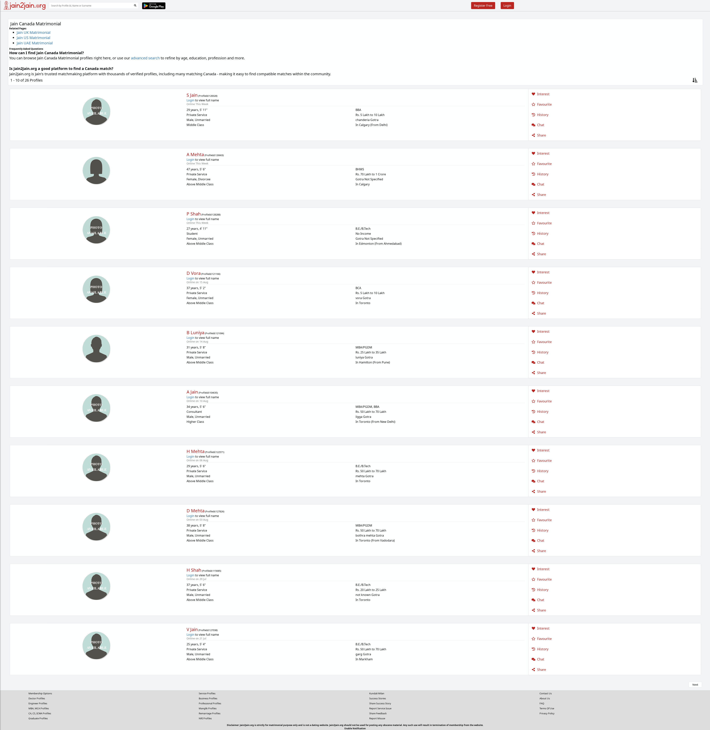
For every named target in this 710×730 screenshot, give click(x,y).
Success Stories (377, 698)
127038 (213, 630)
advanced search (145, 57)
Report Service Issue (380, 708)
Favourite (544, 104)
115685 (216, 570)
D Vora (194, 273)
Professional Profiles (210, 703)
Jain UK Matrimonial (33, 32)
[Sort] (695, 80)
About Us (545, 698)
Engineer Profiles (37, 703)
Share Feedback (378, 713)
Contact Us (546, 693)
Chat (540, 125)
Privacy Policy (547, 713)
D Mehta (195, 511)
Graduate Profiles (38, 718)
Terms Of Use (547, 708)
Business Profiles (208, 698)
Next (695, 684)
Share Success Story (380, 703)
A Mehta (195, 154)
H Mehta (195, 451)
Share (541, 135)
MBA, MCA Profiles (38, 708)
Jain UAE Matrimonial (35, 43)
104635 (213, 392)
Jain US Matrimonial (33, 37)
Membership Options (40, 693)
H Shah (194, 570)
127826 (220, 511)
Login (507, 6)
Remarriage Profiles (209, 713)
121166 (216, 274)
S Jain (192, 95)
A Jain (192, 392)
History (542, 114)
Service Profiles (207, 693)
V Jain (192, 629)
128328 (213, 95)
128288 (216, 214)
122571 (220, 452)
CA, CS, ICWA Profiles (39, 713)
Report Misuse (377, 718)
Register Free (483, 6)
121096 (219, 333)
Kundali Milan (376, 693)
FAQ (542, 703)
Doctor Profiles (36, 698)
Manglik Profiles (208, 708)
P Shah (194, 214)
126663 (219, 155)
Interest (543, 94)
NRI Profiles (205, 718)
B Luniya (195, 332)
